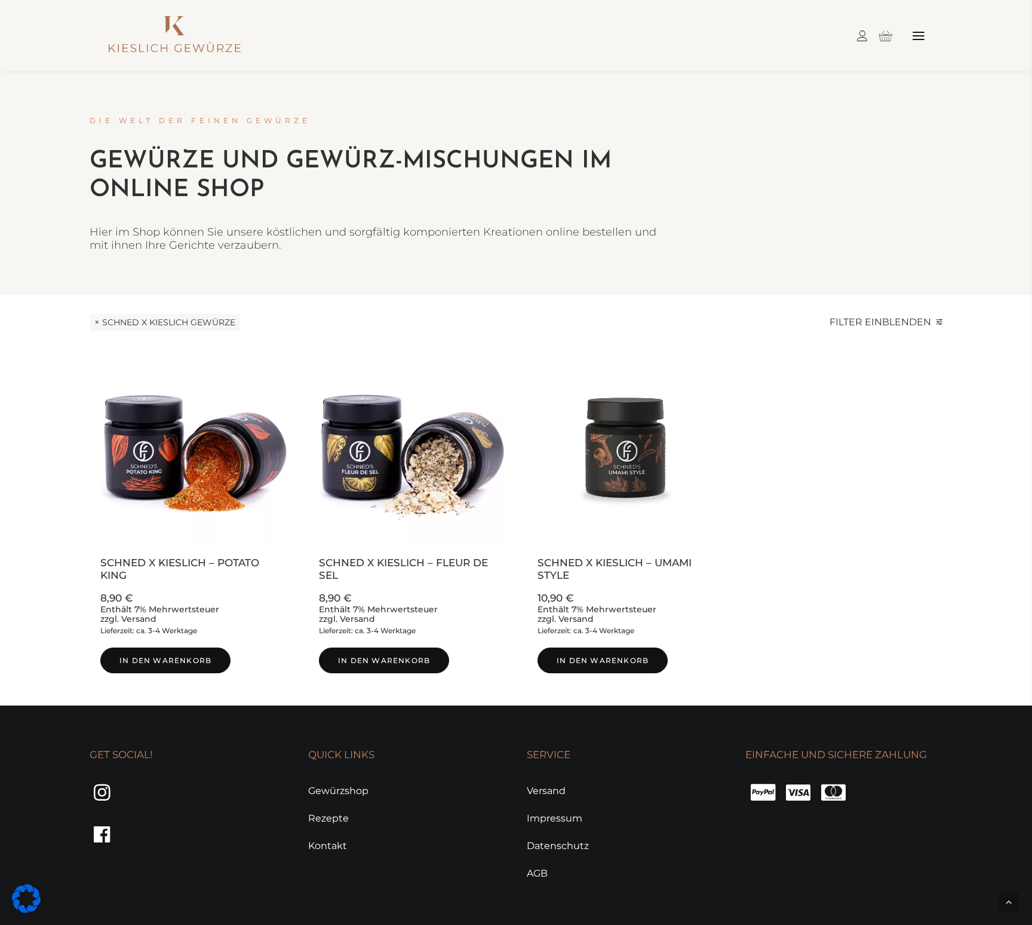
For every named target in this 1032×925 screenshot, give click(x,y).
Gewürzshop (338, 790)
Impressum (554, 818)
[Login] (857, 35)
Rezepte (328, 818)
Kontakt (327, 845)
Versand (138, 619)
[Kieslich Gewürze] (174, 35)
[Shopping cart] (880, 35)
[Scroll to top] (1009, 900)
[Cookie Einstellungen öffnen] (26, 909)
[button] (918, 35)
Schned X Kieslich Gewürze (168, 322)
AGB (537, 873)
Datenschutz (558, 845)
